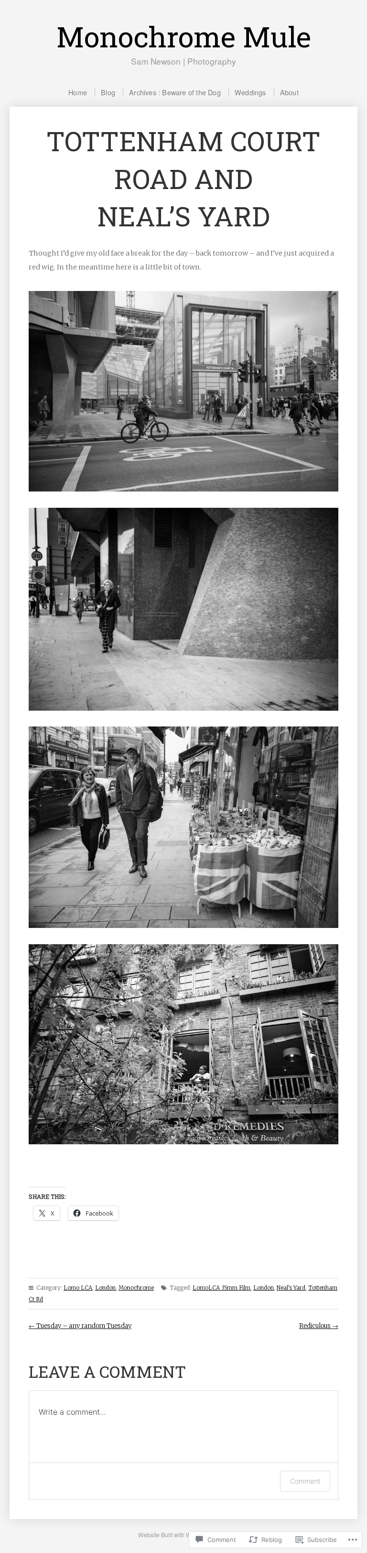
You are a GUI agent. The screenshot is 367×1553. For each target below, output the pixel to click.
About (289, 92)
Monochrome (136, 1288)
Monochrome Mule (183, 36)
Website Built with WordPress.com (182, 1535)
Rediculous (318, 1326)
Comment (305, 1481)
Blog (108, 92)
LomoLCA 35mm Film (221, 1288)
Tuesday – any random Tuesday (80, 1326)
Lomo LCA (78, 1288)
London (105, 1288)
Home (77, 92)
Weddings (250, 92)
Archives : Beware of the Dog (175, 92)
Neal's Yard (291, 1288)
